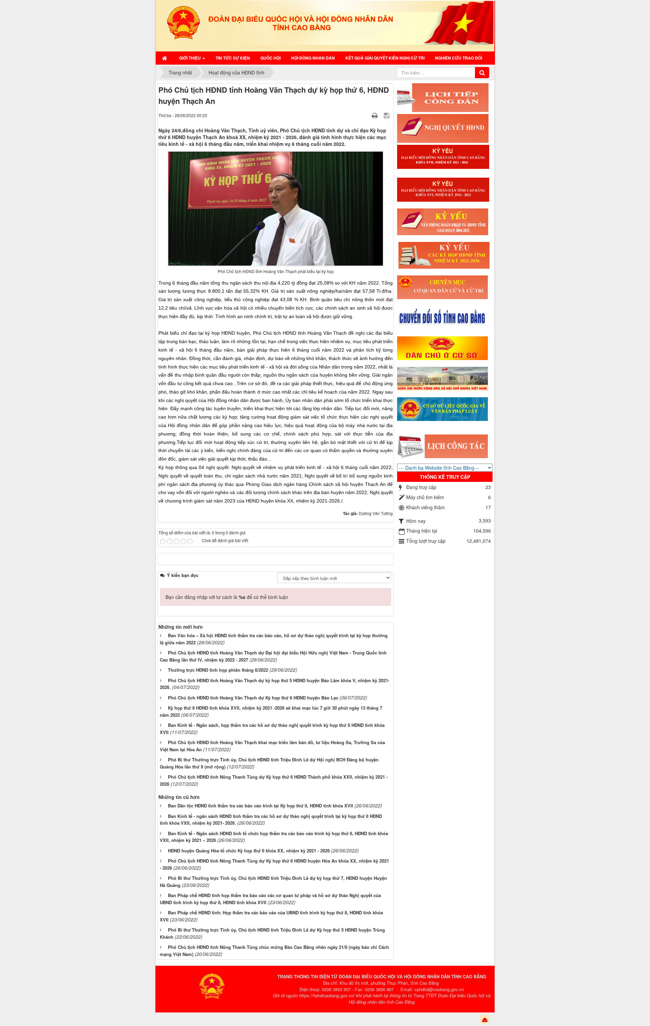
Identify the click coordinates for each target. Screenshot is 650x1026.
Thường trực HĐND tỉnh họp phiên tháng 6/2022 (218, 670)
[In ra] (375, 115)
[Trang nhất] (165, 57)
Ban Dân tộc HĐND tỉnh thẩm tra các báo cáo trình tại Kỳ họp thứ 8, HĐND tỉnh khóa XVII (260, 805)
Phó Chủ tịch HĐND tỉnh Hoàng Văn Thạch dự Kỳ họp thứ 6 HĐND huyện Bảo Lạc (253, 697)
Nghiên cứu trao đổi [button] (458, 58)
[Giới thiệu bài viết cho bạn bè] (366, 115)
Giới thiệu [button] (190, 58)
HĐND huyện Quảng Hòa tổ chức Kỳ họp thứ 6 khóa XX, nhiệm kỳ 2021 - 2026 (249, 850)
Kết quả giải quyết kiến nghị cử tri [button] (385, 58)
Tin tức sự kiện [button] (233, 58)
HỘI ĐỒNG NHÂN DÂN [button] (313, 58)
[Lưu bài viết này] (387, 115)
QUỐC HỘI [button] (270, 58)
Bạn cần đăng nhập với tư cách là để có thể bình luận (227, 597)
